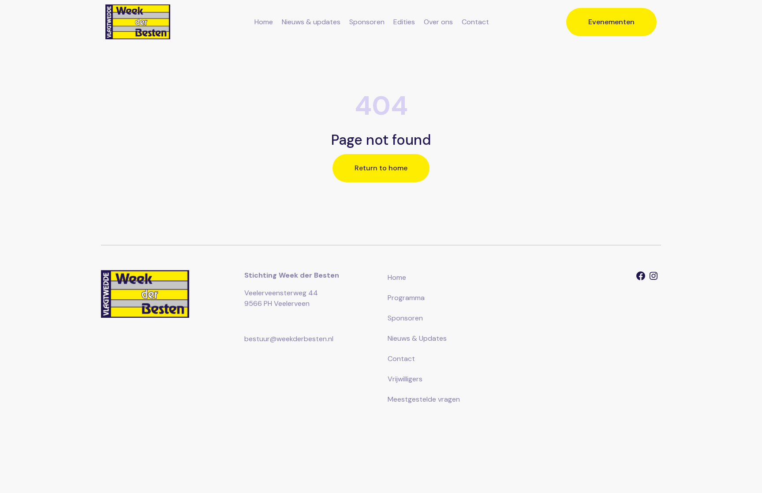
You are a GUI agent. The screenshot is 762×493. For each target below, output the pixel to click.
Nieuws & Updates (417, 338)
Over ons (438, 21)
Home (263, 21)
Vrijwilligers (405, 379)
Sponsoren (367, 21)
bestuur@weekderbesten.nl (288, 338)
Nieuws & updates (311, 21)
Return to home (381, 168)
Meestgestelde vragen (424, 399)
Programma (406, 297)
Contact (475, 21)
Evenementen (611, 21)
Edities (404, 21)
